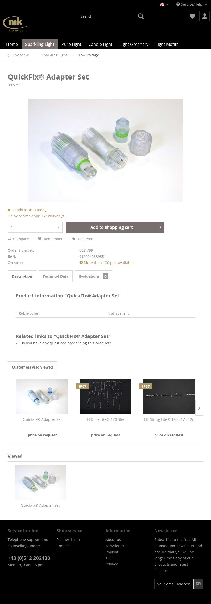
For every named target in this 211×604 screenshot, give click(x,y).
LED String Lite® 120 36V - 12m (169, 419)
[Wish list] (192, 16)
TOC (109, 557)
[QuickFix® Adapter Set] (42, 396)
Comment (86, 238)
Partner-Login (68, 539)
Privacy (112, 564)
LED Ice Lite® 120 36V (105, 419)
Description (22, 276)
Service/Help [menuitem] (192, 4)
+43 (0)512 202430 (29, 558)
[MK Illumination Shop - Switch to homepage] (15, 24)
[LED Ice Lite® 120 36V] (105, 396)
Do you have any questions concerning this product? (65, 342)
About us (113, 539)
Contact (63, 545)
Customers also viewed (32, 367)
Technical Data (55, 276)
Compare (20, 238)
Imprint (112, 551)
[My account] (204, 16)
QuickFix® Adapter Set (42, 419)
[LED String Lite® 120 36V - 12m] (169, 396)
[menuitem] (112, 16)
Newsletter (115, 545)
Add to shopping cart (111, 227)
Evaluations (93, 276)
